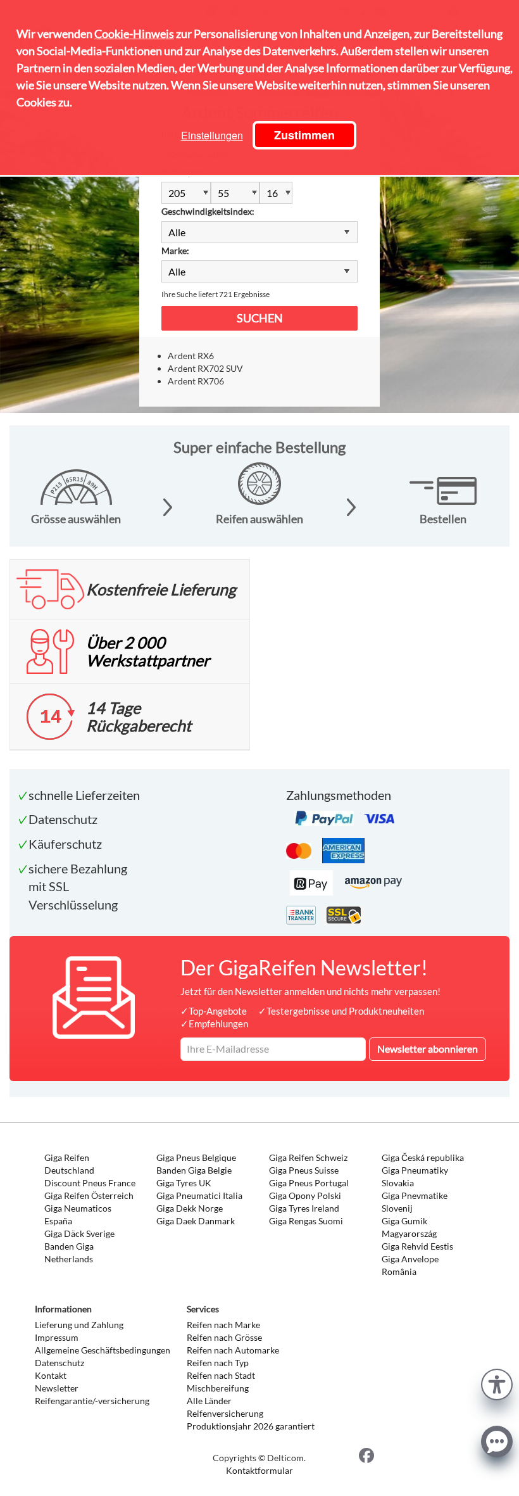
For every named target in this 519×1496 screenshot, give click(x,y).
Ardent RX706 (196, 381)
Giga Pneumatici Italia (199, 1195)
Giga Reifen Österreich (89, 1195)
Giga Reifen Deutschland (69, 1164)
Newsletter (56, 1388)
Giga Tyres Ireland (304, 1208)
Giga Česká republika (423, 1157)
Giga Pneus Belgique (196, 1157)
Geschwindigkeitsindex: (207, 211)
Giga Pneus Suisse (304, 1170)
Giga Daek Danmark (195, 1220)
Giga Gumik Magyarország (409, 1227)
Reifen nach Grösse (224, 1337)
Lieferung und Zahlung (79, 1324)
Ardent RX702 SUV (205, 368)
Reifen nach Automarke (233, 1350)
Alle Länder (209, 1400)
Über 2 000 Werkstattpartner (147, 651)
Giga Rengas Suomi (306, 1220)
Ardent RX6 (191, 355)
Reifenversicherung (225, 1413)
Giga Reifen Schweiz (308, 1157)
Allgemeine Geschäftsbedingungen (102, 1350)
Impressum (56, 1337)
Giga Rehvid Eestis (417, 1246)
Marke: (175, 250)
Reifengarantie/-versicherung (92, 1400)
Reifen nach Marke (223, 1324)
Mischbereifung (218, 1388)
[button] (497, 1383)
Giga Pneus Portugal (309, 1182)
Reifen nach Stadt (221, 1375)
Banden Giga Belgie (194, 1170)
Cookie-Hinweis (134, 34)
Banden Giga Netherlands (69, 1252)
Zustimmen (304, 135)
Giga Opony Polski (305, 1195)
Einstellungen (212, 135)
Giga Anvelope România (410, 1265)
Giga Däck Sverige (79, 1233)
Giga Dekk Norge (189, 1208)
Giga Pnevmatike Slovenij (414, 1202)
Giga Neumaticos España (77, 1214)
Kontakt (50, 1375)
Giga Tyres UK (183, 1182)
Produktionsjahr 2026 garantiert (251, 1426)
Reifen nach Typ (218, 1362)
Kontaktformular (259, 1470)
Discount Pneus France (89, 1182)
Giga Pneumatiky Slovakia (415, 1176)
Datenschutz (59, 1362)
